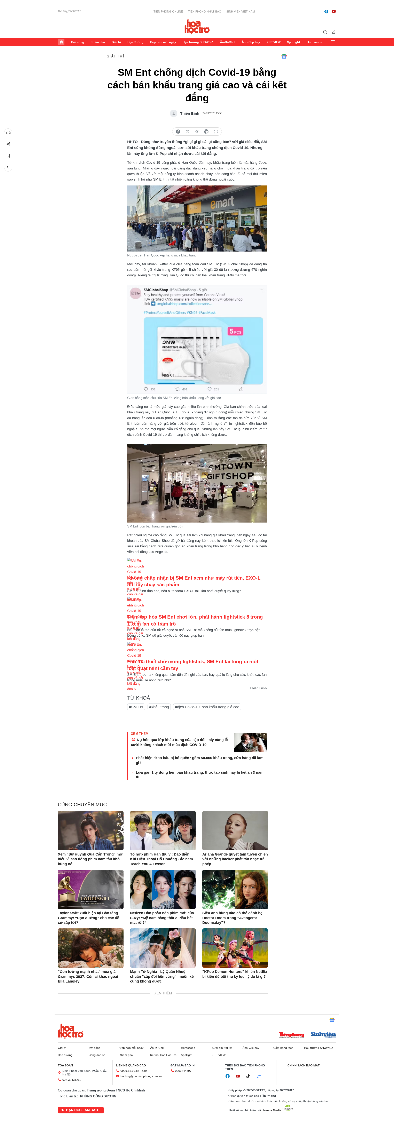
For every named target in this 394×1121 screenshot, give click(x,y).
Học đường (135, 42)
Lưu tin (8, 156)
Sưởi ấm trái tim (222, 1047)
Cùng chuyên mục (82, 804)
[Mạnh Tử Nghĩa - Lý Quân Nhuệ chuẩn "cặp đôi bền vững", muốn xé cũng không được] (163, 948)
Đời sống (77, 42)
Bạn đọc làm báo (82, 1110)
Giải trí (116, 42)
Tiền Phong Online (168, 11)
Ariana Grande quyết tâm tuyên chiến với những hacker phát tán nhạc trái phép (235, 859)
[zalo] (261, 1076)
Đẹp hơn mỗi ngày (163, 42)
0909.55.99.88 (129, 1070)
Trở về (8, 167)
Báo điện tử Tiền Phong (197, 26)
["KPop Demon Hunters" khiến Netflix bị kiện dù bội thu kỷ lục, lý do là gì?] (235, 948)
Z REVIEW (274, 42)
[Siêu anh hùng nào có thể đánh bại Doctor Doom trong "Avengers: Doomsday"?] (235, 889)
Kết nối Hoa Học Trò (163, 1055)
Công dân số (97, 1055)
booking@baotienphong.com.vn (141, 1076)
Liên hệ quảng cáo (131, 1065)
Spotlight (293, 42)
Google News (284, 56)
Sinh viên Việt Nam (240, 11)
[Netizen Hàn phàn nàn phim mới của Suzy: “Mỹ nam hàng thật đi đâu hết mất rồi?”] (163, 889)
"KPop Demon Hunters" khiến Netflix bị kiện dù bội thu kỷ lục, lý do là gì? (234, 974)
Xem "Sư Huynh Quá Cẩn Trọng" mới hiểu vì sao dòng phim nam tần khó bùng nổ (91, 859)
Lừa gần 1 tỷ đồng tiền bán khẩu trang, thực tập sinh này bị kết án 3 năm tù (199, 774)
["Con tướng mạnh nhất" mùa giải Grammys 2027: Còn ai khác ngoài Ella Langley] (91, 948)
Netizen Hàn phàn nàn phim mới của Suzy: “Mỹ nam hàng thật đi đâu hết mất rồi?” (162, 918)
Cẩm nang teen (283, 1047)
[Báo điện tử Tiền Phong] (291, 1035)
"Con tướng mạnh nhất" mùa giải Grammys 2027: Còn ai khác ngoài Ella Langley (88, 976)
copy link (197, 132)
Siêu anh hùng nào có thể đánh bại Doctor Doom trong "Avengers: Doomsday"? (232, 918)
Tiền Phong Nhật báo (204, 11)
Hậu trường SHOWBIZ (198, 42)
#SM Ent (136, 707)
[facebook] (326, 11)
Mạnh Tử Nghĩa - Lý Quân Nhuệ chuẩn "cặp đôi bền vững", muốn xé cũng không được (162, 976)
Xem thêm (333, 42)
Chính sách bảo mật (303, 1065)
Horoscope (314, 42)
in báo (206, 132)
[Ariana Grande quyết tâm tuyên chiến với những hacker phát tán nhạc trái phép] (235, 830)
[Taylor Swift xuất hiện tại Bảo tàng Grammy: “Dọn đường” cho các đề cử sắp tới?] (91, 889)
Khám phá (98, 42)
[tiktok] (250, 1076)
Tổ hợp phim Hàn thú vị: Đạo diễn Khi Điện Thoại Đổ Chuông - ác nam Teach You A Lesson (161, 859)
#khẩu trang (159, 707)
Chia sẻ (8, 144)
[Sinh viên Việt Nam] (323, 1035)
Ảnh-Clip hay (251, 42)
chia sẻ (178, 132)
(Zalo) (144, 1070)
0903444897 (183, 1070)
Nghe (8, 133)
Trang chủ (61, 42)
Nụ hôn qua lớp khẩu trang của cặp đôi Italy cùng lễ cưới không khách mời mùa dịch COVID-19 (179, 742)
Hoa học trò (71, 1031)
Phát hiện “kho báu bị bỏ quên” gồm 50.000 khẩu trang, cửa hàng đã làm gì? (199, 760)
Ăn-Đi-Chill (227, 42)
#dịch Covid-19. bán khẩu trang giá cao (207, 707)
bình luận (216, 132)
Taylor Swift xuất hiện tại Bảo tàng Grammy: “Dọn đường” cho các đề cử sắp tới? (88, 918)
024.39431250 (71, 1079)
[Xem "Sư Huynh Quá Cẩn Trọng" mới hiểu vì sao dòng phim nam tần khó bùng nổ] (91, 830)
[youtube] (333, 11)
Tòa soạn (65, 1065)
